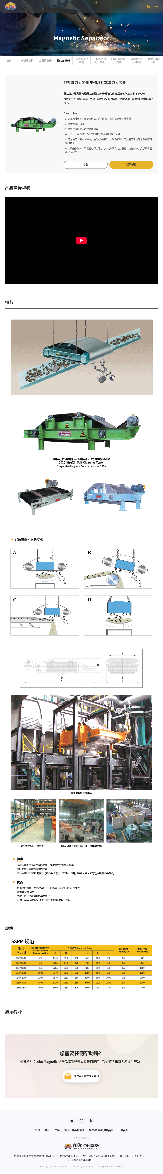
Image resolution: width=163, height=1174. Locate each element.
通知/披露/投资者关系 (101, 1130)
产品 (56, 1130)
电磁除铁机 (27, 60)
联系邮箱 (131, 164)
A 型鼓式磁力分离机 (117, 60)
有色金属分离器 (81, 60)
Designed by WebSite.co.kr (110, 1166)
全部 (9, 60)
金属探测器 (45, 60)
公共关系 (123, 1130)
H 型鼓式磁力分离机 (99, 60)
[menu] (155, 6)
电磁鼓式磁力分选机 (136, 60)
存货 (85, 164)
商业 (47, 1130)
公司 (37, 1130)
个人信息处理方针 (81, 1138)
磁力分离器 (63, 60)
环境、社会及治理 (74, 1130)
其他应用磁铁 (154, 60)
